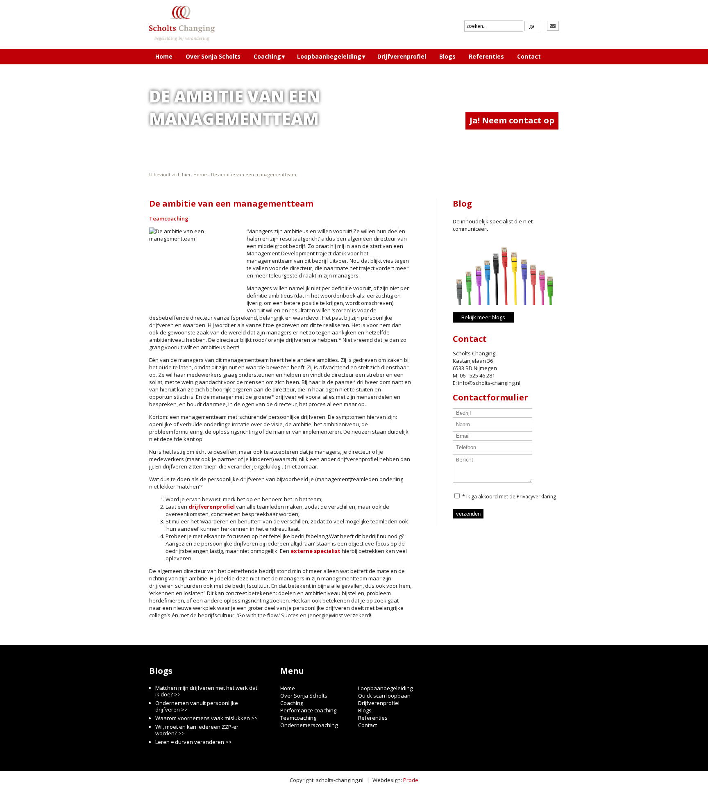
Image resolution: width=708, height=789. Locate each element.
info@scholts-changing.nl (489, 383)
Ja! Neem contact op (512, 120)
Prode (410, 780)
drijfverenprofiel (211, 506)
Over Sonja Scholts (213, 56)
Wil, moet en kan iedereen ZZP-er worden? (196, 730)
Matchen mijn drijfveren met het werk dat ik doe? (206, 691)
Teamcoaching (168, 218)
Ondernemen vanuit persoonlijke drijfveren (196, 706)
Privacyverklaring (536, 496)
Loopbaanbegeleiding (329, 56)
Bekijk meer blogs (483, 317)
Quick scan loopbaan (384, 695)
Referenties (486, 56)
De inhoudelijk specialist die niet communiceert (493, 225)
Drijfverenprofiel (401, 56)
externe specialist (315, 551)
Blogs (447, 56)
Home (163, 56)
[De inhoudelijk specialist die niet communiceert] (504, 270)
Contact (529, 56)
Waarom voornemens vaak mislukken (202, 718)
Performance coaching (308, 710)
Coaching (267, 56)
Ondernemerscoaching (309, 725)
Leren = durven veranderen (189, 742)
